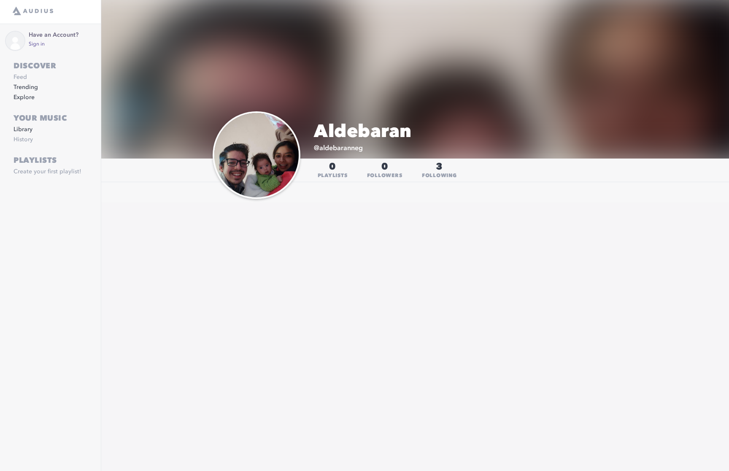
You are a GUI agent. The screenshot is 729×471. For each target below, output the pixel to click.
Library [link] (23, 129)
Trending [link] (26, 87)
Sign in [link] (37, 44)
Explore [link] (24, 97)
